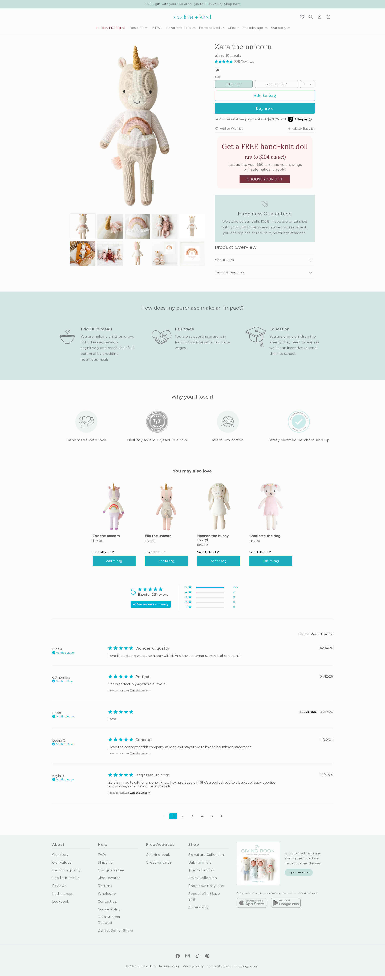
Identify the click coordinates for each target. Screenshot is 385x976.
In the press (62, 894)
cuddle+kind (147, 966)
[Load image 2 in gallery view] (110, 226)
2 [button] (183, 816)
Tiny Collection (201, 870)
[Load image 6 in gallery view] (82, 253)
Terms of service (219, 966)
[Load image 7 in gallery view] (110, 253)
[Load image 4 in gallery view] (164, 226)
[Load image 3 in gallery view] (137, 226)
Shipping (105, 862)
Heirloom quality (66, 870)
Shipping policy (246, 966)
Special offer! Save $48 (204, 896)
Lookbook (60, 901)
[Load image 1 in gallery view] (82, 226)
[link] (211, 608)
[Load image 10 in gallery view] (192, 253)
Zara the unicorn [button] (140, 690)
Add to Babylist (303, 128)
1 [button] (173, 816)
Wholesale (107, 894)
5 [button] (212, 816)
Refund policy (169, 966)
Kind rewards (109, 878)
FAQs (102, 855)
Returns (105, 886)
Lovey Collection (202, 878)
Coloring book (158, 855)
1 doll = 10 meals (65, 878)
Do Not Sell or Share (115, 930)
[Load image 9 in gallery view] (164, 253)
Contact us (107, 901)
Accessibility (198, 907)
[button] (180, 27)
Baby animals (199, 862)
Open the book (299, 872)
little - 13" (234, 84)
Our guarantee (111, 870)
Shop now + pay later (206, 886)
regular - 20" (276, 84)
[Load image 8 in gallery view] (137, 253)
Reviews (59, 886)
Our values (61, 862)
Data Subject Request (109, 920)
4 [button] (202, 816)
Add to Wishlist (231, 128)
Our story (60, 855)
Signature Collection (206, 855)
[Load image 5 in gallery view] (192, 226)
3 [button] (192, 816)
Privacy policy (193, 966)
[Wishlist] (302, 16)
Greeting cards (158, 862)
